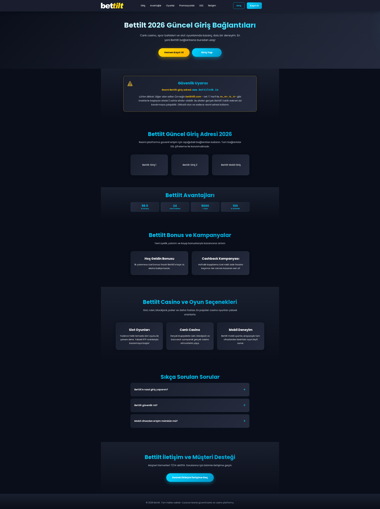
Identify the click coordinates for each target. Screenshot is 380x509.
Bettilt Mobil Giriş (231, 165)
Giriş (143, 5)
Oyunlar (170, 5)
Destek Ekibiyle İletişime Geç (190, 477)
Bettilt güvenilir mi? (145, 405)
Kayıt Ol (254, 5)
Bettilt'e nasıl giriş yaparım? (151, 389)
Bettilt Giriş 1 (149, 165)
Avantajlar (155, 5)
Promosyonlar (187, 5)
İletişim (212, 5)
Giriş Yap (206, 52)
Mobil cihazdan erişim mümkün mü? (156, 421)
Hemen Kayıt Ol (174, 52)
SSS (201, 5)
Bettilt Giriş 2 (190, 165)
